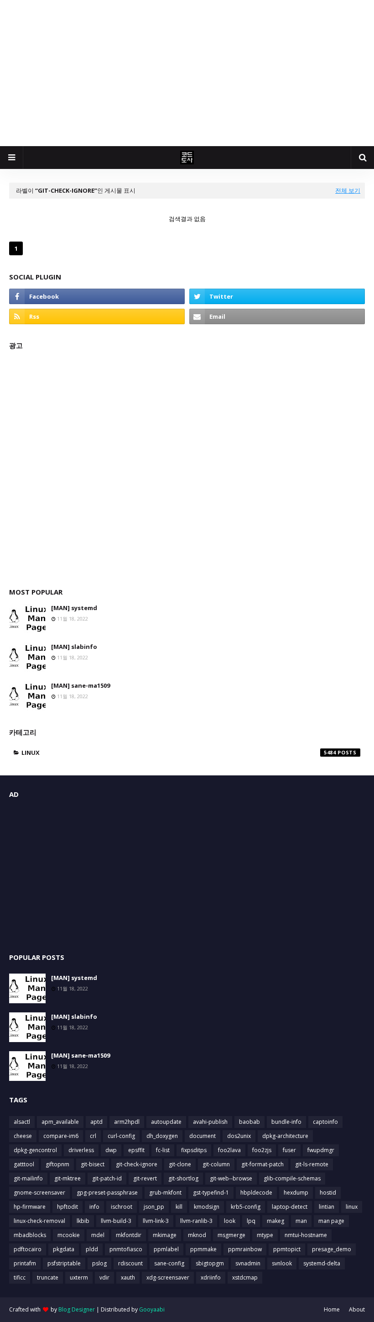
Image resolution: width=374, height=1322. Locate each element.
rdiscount (130, 1263)
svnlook (282, 1263)
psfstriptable (64, 1263)
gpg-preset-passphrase (107, 1192)
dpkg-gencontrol (35, 1150)
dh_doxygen (162, 1136)
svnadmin (247, 1263)
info (94, 1207)
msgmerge (231, 1235)
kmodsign (206, 1207)
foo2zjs (261, 1150)
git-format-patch (262, 1164)
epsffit (136, 1150)
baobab (249, 1122)
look (229, 1221)
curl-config (121, 1136)
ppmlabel (166, 1249)
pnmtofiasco (125, 1249)
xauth (128, 1277)
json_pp (154, 1207)
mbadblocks (30, 1235)
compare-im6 (60, 1136)
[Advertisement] (187, 73)
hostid (328, 1192)
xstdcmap (245, 1277)
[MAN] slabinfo (74, 647)
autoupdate (166, 1122)
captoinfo (325, 1122)
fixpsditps (194, 1150)
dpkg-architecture (285, 1136)
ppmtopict (287, 1249)
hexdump (296, 1192)
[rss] (97, 316)
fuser (289, 1150)
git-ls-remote (311, 1164)
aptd (96, 1122)
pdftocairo (28, 1249)
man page (331, 1221)
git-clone (180, 1164)
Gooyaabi (152, 1309)
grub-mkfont (165, 1192)
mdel (97, 1235)
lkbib (83, 1221)
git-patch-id (107, 1178)
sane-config (169, 1263)
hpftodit (67, 1207)
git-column (216, 1164)
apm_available (60, 1122)
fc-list (163, 1150)
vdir (104, 1277)
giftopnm (57, 1164)
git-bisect (92, 1164)
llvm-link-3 (156, 1221)
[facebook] (97, 296)
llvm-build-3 (116, 1221)
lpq (251, 1221)
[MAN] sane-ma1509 (80, 685)
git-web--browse (231, 1178)
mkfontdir (128, 1235)
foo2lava (229, 1150)
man (301, 1221)
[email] (277, 316)
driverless (81, 1150)
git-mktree (67, 1178)
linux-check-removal (39, 1221)
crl (93, 1136)
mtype (265, 1235)
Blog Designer (76, 1309)
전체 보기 (347, 190)
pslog (99, 1263)
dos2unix (239, 1136)
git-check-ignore (136, 1164)
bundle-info (286, 1122)
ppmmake (203, 1249)
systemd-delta (321, 1263)
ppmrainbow (245, 1249)
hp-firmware (30, 1207)
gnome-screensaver (39, 1192)
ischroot (121, 1207)
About (357, 1309)
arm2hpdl (127, 1122)
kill (179, 1207)
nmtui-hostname (306, 1235)
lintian (326, 1207)
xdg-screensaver (167, 1277)
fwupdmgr (320, 1150)
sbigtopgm (210, 1263)
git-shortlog (183, 1178)
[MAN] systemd (74, 608)
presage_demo (331, 1249)
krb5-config (245, 1207)
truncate (47, 1277)
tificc (20, 1277)
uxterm (79, 1277)
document (202, 1136)
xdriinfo (211, 1277)
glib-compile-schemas (292, 1178)
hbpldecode (256, 1192)
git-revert (145, 1178)
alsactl (22, 1122)
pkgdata (63, 1249)
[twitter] (277, 296)
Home (332, 1309)
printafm (25, 1263)
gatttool (24, 1164)
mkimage (165, 1235)
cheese (23, 1136)
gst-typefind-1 (211, 1192)
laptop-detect (289, 1207)
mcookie (68, 1235)
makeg (275, 1221)
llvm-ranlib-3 (196, 1221)
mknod (197, 1235)
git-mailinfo (28, 1178)
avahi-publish (210, 1122)
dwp (111, 1150)
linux (178, 752)
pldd (92, 1249)
